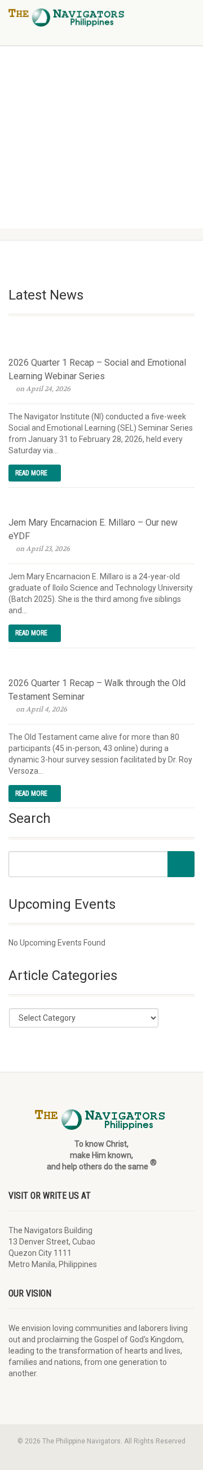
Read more (32, 473)
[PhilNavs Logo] (67, 17)
